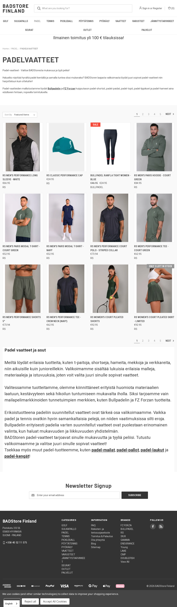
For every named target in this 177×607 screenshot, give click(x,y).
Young (124, 547)
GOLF (5, 21)
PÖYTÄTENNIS (86, 21)
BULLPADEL (127, 529)
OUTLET (87, 30)
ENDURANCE (127, 543)
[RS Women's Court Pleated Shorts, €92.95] (110, 289)
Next (169, 114)
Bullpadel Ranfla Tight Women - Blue (110, 177)
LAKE (123, 550)
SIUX (123, 536)
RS (122, 532)
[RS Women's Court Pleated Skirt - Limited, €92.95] (154, 289)
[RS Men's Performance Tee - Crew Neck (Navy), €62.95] (66, 289)
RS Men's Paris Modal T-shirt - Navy (65, 248)
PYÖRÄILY (104, 21)
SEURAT (29, 30)
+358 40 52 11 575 (16, 542)
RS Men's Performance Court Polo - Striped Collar (108, 248)
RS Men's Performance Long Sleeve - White (20, 177)
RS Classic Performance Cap (64, 175)
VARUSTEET (138, 21)
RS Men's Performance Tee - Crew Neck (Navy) (63, 319)
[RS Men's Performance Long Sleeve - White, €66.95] (22, 147)
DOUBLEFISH (127, 558)
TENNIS (50, 21)
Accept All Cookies (55, 601)
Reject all (30, 601)
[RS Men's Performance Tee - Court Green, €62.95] (154, 218)
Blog (93, 543)
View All (125, 561)
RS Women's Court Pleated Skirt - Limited (154, 319)
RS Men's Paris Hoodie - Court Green (152, 177)
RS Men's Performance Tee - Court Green (151, 248)
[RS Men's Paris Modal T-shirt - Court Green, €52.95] (22, 218)
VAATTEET (120, 21)
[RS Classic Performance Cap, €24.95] (66, 147)
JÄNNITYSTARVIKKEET (162, 21)
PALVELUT (147, 30)
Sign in (146, 8)
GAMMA (125, 540)
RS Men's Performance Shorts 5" (22, 319)
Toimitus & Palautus (102, 536)
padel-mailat (103, 450)
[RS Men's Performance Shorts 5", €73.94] (22, 289)
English (9, 603)
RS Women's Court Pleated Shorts (106, 319)
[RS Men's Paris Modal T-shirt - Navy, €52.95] (66, 218)
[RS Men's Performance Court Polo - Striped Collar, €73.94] (110, 218)
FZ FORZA (126, 525)
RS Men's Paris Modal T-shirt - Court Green (21, 248)
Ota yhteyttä (98, 540)
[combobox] (11, 603)
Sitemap (95, 547)
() (172, 8)
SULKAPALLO (21, 21)
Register (157, 8)
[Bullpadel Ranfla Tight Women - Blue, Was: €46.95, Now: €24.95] (110, 147)
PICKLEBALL (66, 21)
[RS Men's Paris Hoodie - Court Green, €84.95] (154, 147)
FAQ (93, 525)
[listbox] (25, 114)
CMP (123, 554)
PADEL (37, 21)
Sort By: (8, 114)
